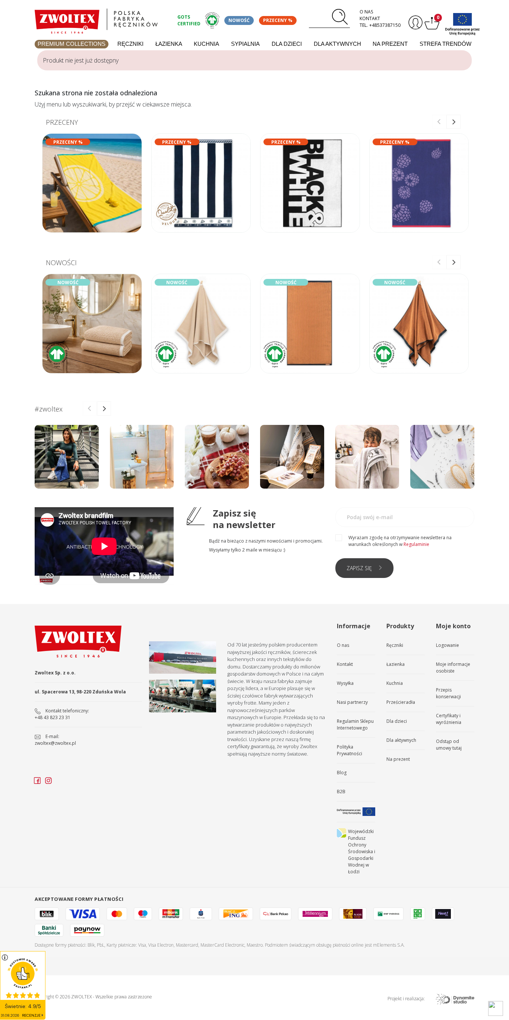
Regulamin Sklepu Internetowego (355, 724)
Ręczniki (130, 44)
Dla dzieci (287, 44)
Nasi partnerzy (352, 702)
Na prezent (390, 44)
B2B (341, 791)
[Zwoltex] (102, 19)
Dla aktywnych (337, 44)
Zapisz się (359, 568)
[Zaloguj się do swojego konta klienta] (415, 22)
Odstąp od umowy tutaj (449, 744)
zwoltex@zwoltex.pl (55, 743)
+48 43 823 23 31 (52, 717)
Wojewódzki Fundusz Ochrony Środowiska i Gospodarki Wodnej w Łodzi (361, 851)
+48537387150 (385, 25)
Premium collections (71, 44)
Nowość (239, 20)
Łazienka (168, 44)
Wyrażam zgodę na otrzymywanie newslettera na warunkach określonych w (400, 540)
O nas (366, 12)
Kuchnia (206, 44)
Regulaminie (416, 544)
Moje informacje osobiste (453, 667)
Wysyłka (345, 683)
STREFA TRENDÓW (445, 44)
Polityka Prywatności (349, 750)
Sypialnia (245, 44)
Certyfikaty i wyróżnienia (448, 718)
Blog (342, 772)
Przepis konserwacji (448, 693)
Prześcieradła (400, 702)
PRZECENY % (278, 20)
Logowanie (447, 645)
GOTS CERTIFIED (188, 20)
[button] (453, 122)
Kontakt (370, 18)
